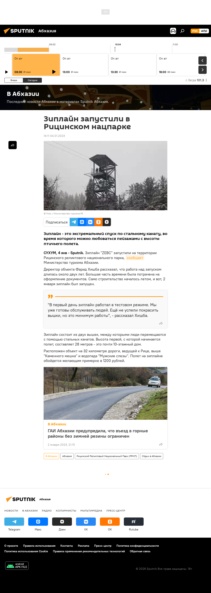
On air (18, 58)
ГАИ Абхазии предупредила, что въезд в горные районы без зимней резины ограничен (98, 433)
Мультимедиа (91, 510)
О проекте (11, 546)
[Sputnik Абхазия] (20, 34)
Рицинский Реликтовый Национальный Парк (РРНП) (107, 456)
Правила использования (39, 546)
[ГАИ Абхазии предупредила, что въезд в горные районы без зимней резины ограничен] (105, 393)
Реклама (83, 546)
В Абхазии (57, 424)
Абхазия (67, 456)
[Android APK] (17, 566)
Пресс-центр (115, 510)
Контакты (66, 546)
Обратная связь (140, 551)
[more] (161, 323)
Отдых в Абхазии (151, 456)
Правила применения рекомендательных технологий (89, 551)
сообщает (135, 257)
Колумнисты (66, 510)
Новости (11, 510)
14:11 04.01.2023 (54, 136)
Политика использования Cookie (26, 551)
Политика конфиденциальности (137, 546)
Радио (47, 510)
